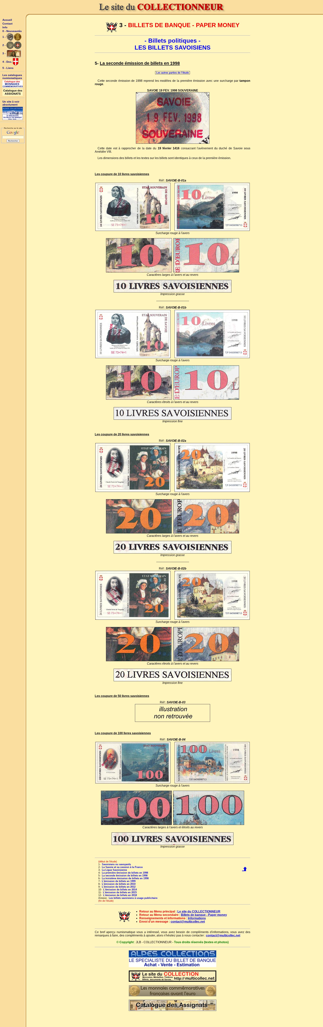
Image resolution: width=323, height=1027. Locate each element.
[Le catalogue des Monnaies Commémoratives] (13, 84)
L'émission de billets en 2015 (120, 892)
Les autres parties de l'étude (172, 72)
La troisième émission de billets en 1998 (125, 878)
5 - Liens (7, 67)
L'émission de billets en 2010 (119, 884)
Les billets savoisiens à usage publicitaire (133, 898)
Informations (197, 918)
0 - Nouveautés (12, 31)
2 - (4, 45)
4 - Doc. (7, 61)
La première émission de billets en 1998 (125, 872)
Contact (7, 23)
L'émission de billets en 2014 (120, 889)
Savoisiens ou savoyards (116, 864)
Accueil (7, 19)
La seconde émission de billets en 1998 (124, 875)
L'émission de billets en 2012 (119, 886)
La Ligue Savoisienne (114, 870)
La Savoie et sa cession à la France (122, 867)
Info (4, 27)
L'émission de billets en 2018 (120, 895)
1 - (4, 36)
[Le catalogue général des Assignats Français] (13, 92)
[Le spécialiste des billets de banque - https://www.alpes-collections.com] (13, 113)
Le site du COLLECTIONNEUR (198, 911)
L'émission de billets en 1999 (119, 881)
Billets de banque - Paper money (204, 914)
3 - (4, 53)
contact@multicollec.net (188, 921)
